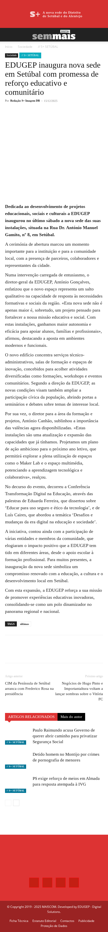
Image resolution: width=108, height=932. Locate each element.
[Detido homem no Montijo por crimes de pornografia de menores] (17, 760)
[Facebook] (26, 119)
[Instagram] (47, 882)
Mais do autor (71, 717)
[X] (37, 119)
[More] (61, 119)
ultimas (24, 623)
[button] (9, 34)
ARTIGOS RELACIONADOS (31, 717)
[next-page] (16, 803)
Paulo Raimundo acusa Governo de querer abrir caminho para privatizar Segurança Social (65, 736)
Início (8, 47)
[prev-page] (8, 803)
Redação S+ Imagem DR (25, 100)
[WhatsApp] (49, 119)
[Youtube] (74, 882)
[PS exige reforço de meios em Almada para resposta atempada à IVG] (17, 784)
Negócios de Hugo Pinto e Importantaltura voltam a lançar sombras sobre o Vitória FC (79, 691)
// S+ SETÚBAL (48, 47)
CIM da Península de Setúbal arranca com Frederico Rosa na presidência (29, 688)
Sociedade (25, 47)
